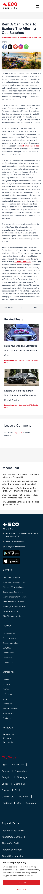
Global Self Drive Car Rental (13, 587)
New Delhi (24, 796)
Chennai (6, 790)
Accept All (21, 883)
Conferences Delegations (13, 592)
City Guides (10, 757)
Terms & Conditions (10, 708)
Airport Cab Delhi (10, 843)
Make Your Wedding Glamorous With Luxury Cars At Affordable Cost (20, 350)
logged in (18, 433)
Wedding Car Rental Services (14, 606)
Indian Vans (7, 657)
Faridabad (7, 803)
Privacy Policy (8, 713)
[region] (21, 876)
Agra (4, 764)
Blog (5, 699)
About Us (6, 684)
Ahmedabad (17, 764)
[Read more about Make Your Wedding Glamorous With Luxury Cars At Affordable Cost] (21, 333)
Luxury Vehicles (9, 633)
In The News (7, 694)
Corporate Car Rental (11, 577)
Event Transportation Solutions (15, 597)
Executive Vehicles (10, 643)
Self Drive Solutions (10, 611)
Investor (6, 679)
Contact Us (7, 704)
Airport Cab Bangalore (13, 856)
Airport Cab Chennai (12, 837)
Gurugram (31, 803)
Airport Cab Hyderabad (13, 830)
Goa (19, 803)
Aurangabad (21, 771)
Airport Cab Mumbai (12, 850)
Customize (21, 889)
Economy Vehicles (10, 638)
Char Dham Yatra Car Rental (13, 616)
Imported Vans (8, 652)
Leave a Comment (10, 360)
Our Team (7, 689)
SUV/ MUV (7, 648)
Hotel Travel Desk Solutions (13, 601)
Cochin (18, 790)
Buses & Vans (8, 662)
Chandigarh (20, 784)
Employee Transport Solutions (14, 582)
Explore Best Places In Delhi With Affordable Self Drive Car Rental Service (20, 395)
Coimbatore (8, 796)
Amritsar (6, 771)
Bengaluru (7, 777)
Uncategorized (24, 360)
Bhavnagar (22, 777)
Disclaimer (7, 718)
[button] (37, 6)
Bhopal (5, 784)
